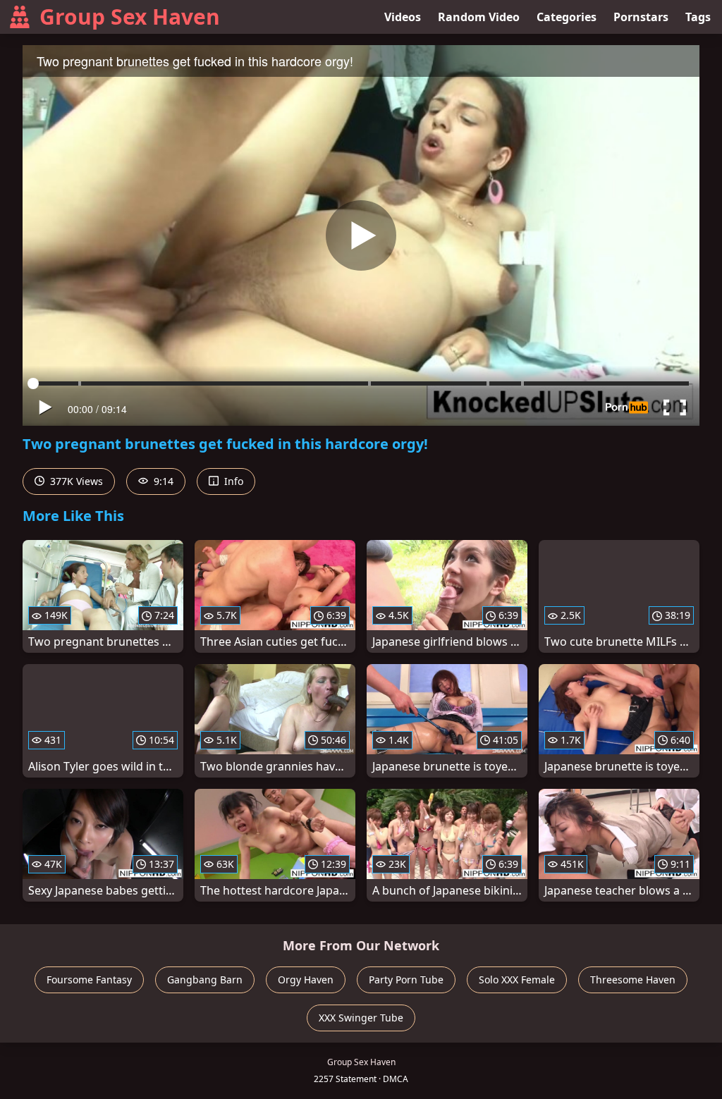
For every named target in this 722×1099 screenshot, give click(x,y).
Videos (402, 17)
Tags (698, 17)
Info (232, 481)
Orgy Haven (306, 979)
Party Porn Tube (406, 979)
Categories (566, 17)
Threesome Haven (632, 979)
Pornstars (640, 17)
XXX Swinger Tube (361, 1017)
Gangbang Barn (205, 979)
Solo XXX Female (517, 979)
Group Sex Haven (129, 16)
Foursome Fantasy (89, 979)
